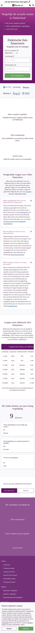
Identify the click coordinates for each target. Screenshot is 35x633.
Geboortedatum (10, 65)
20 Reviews (18, 417)
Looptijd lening (12, 306)
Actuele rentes (18, 156)
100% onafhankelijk (17, 135)
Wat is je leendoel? (11, 50)
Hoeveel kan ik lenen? (17, 254)
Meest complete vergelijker (17, 114)
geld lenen (23, 212)
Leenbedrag (8, 56)
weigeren (30, 622)
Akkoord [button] (25, 628)
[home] (2, 483)
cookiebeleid (5, 622)
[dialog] (17, 617)
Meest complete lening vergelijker (17, 534)
